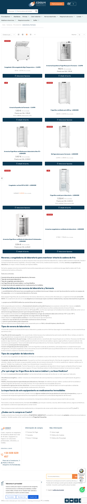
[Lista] (30, 34)
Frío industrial (17, 25)
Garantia (30, 435)
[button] (68, 4)
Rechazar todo (22, 497)
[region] (22, 491)
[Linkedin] (81, 500)
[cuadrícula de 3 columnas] (22, 34)
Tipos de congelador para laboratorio (12, 281)
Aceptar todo (33, 497)
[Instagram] (76, 500)
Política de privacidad (59, 438)
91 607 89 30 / (33, 415)
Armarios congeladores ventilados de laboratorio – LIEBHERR (64, 229)
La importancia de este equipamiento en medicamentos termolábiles (22, 285)
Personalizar (10, 497)
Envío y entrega (32, 438)
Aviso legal (55, 432)
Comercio (9, 25)
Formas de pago (32, 432)
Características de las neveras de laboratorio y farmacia (18, 277)
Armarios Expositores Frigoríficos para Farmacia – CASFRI (64, 65)
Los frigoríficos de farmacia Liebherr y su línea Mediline (18, 283)
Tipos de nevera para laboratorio (11, 279)
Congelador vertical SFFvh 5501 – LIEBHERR (22, 185)
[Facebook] (67, 500)
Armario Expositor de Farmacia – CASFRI (22, 107)
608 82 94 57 (42, 415)
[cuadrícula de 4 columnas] (26, 34)
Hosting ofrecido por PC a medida (38, 500)
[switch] (81, 481)
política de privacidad (58, 490)
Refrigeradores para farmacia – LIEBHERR (64, 154)
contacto (66, 415)
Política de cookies (58, 435)
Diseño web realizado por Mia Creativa (13, 500)
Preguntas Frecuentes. (40, 417)
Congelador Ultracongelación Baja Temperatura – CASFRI (22, 67)
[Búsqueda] (36, 11)
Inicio (3, 25)
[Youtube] (71, 500)
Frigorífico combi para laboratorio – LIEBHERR (64, 195)
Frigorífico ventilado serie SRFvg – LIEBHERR (65, 110)
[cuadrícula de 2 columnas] (18, 34)
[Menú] (84, 469)
